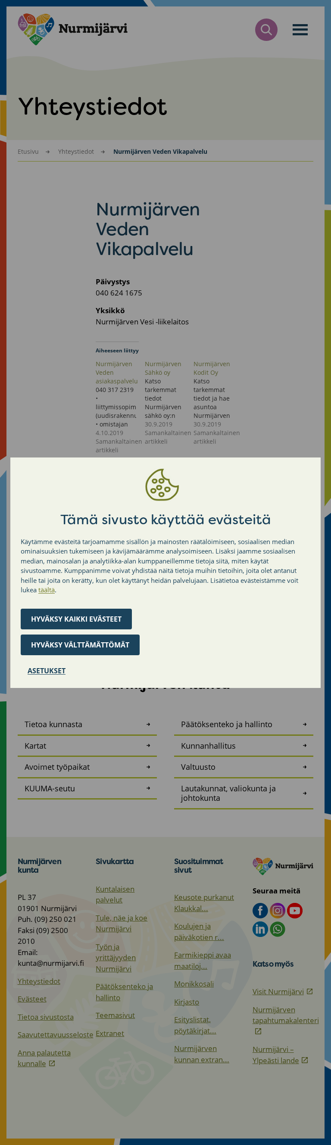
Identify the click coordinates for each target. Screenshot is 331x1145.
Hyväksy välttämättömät (80, 645)
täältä (46, 589)
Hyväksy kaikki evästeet (76, 619)
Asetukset (47, 670)
